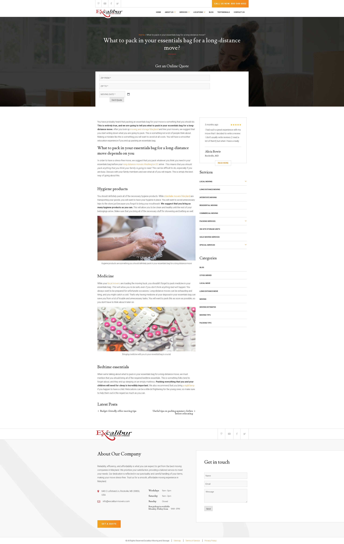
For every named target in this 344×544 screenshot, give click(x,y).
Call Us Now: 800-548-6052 (230, 3)
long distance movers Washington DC (140, 164)
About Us (169, 12)
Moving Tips (205, 315)
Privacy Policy (210, 541)
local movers (114, 283)
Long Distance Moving (210, 189)
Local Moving (206, 181)
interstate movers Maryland (177, 196)
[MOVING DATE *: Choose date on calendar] (128, 94)
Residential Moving (208, 205)
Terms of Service (192, 541)
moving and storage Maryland (144, 129)
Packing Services (207, 221)
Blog (211, 12)
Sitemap (177, 541)
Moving (203, 299)
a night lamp (188, 385)
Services (183, 12)
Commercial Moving (209, 213)
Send (208, 509)
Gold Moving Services (210, 237)
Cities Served (206, 275)
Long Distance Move (209, 291)
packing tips (205, 323)
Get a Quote (109, 524)
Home (158, 12)
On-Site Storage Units (210, 229)
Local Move (205, 283)
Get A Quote (117, 100)
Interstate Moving (208, 197)
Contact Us (239, 12)
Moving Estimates (208, 307)
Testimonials (223, 12)
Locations (198, 12)
